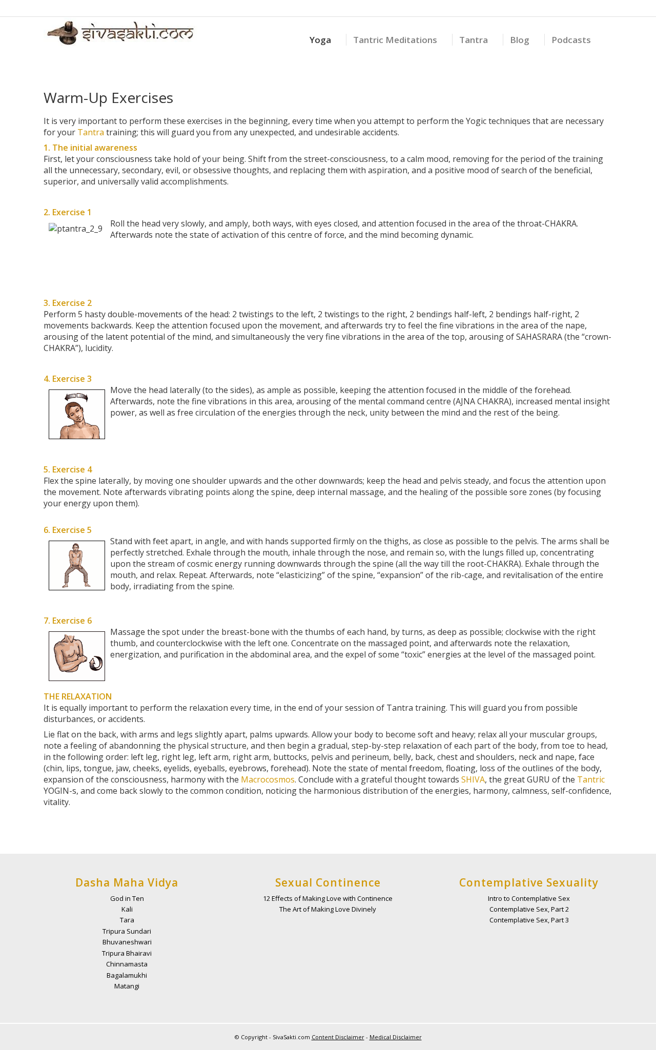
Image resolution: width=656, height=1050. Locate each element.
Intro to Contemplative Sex (529, 898)
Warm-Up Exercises (108, 97)
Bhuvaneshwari (127, 941)
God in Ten (127, 898)
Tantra (90, 132)
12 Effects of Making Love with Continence (328, 898)
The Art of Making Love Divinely (327, 909)
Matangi (126, 986)
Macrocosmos (268, 779)
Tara (127, 919)
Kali (127, 909)
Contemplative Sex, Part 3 (529, 919)
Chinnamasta (127, 964)
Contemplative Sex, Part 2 (529, 909)
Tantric (591, 779)
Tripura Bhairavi (127, 953)
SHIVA (473, 779)
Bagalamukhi (127, 975)
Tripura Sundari (126, 931)
